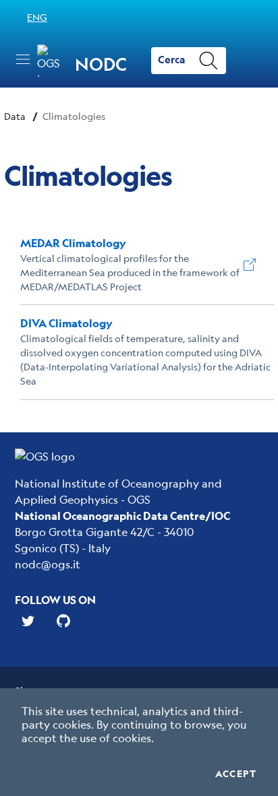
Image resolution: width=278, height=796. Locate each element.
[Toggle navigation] (23, 59)
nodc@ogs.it (47, 564)
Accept (235, 773)
